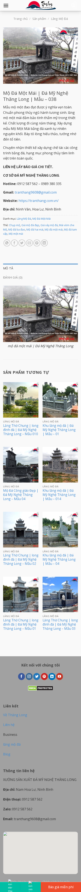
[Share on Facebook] (14, 242)
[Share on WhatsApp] (7, 242)
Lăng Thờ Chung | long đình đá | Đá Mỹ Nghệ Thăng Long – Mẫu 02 (20, 559)
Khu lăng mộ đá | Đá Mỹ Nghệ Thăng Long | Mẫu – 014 (59, 495)
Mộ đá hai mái (34, 229)
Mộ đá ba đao (16, 229)
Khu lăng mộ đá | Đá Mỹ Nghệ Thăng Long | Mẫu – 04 (59, 559)
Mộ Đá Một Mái (41, 218)
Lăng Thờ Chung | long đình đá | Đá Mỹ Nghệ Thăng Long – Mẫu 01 (20, 624)
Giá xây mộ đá (49, 225)
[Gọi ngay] (10, 887)
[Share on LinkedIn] (44, 242)
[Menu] (6, 5)
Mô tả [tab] (8, 268)
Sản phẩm (39, 18)
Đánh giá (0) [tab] (12, 277)
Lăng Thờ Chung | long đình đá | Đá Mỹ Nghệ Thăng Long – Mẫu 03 (60, 624)
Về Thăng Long (15, 715)
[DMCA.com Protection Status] (40, 687)
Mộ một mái (16, 234)
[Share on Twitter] (21, 242)
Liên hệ (9, 724)
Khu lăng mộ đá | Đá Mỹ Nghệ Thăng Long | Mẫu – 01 (59, 430)
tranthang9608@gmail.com (36, 192)
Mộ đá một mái (54, 229)
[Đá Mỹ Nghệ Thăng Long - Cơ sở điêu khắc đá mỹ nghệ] (40, 5)
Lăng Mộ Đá (59, 18)
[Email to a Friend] (29, 242)
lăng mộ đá (12, 744)
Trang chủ (20, 18)
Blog (6, 754)
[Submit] (73, 5)
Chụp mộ (14, 225)
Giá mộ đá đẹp (30, 225)
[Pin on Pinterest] (36, 242)
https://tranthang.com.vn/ (38, 200)
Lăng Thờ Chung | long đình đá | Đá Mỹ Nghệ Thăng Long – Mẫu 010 (20, 430)
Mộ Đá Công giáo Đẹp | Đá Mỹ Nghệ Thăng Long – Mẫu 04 (20, 495)
